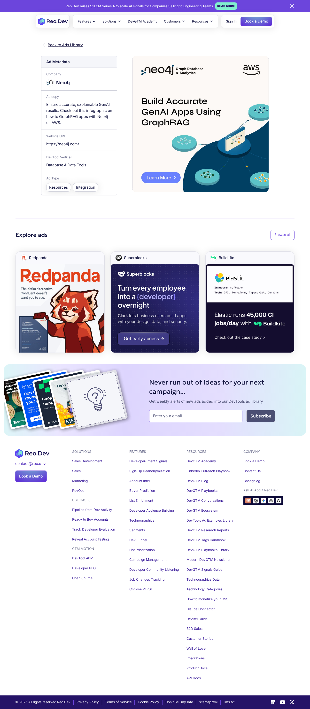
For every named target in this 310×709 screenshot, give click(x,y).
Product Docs (197, 668)
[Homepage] (53, 21)
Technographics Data (203, 579)
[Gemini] (263, 501)
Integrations (195, 658)
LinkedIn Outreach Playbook (208, 471)
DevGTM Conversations (205, 500)
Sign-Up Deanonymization (149, 471)
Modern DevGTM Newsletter (208, 560)
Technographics (141, 520)
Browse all (282, 235)
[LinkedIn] (273, 702)
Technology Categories (204, 589)
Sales (76, 471)
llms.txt (229, 702)
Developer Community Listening (154, 569)
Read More (226, 6)
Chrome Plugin (140, 589)
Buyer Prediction (142, 491)
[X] (292, 702)
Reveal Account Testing (90, 539)
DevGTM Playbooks (201, 491)
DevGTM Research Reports (207, 530)
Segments (137, 530)
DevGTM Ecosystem (202, 510)
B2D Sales (194, 629)
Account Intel (139, 481)
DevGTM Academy (142, 21)
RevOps (78, 491)
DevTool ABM (82, 558)
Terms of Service (118, 702)
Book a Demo (256, 21)
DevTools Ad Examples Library (210, 520)
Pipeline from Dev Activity (92, 510)
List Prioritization (142, 550)
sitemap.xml (208, 702)
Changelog (251, 481)
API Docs (193, 678)
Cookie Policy (148, 702)
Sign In (231, 21)
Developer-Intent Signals (148, 461)
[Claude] (248, 501)
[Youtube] (283, 702)
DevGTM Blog (197, 481)
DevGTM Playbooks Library (207, 550)
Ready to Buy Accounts (90, 519)
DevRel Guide (197, 619)
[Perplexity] (271, 501)
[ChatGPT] (256, 501)
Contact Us (252, 471)
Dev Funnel (138, 540)
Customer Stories (199, 638)
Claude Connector (200, 609)
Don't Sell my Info (179, 702)
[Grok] (278, 501)
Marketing (80, 481)
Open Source (82, 578)
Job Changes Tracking (146, 579)
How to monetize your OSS (207, 599)
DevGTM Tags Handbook (206, 540)
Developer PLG (84, 568)
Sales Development (87, 461)
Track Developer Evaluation (93, 529)
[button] (87, 21)
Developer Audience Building (151, 510)
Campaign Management (147, 560)
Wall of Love (196, 648)
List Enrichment (141, 500)
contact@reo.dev (30, 463)
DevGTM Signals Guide (204, 569)
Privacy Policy (88, 702)
